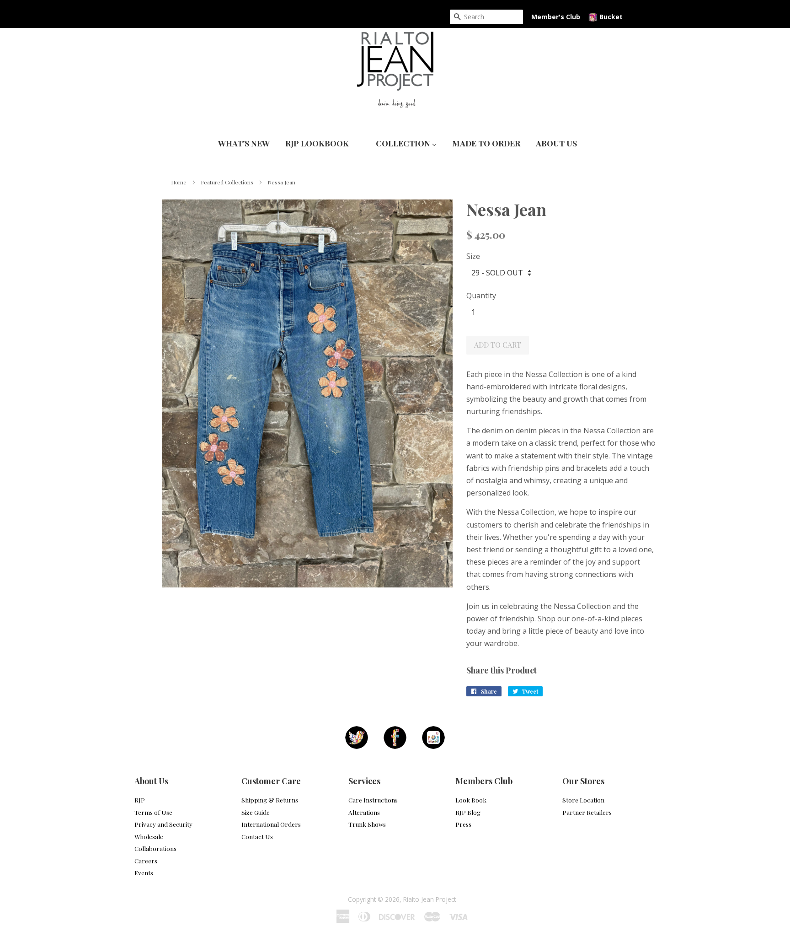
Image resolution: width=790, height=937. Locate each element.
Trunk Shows (367, 824)
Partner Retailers (587, 812)
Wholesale (148, 836)
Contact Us (257, 836)
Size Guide (255, 812)
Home (179, 182)
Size (473, 256)
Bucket (610, 16)
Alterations (364, 812)
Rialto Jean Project (429, 899)
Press (463, 824)
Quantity (481, 296)
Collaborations (155, 848)
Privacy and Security (163, 824)
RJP (139, 800)
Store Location (583, 800)
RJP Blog (467, 812)
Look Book (470, 800)
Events (143, 872)
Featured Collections (227, 182)
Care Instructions (373, 800)
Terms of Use (153, 812)
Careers (145, 860)
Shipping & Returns (269, 800)
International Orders (271, 824)
